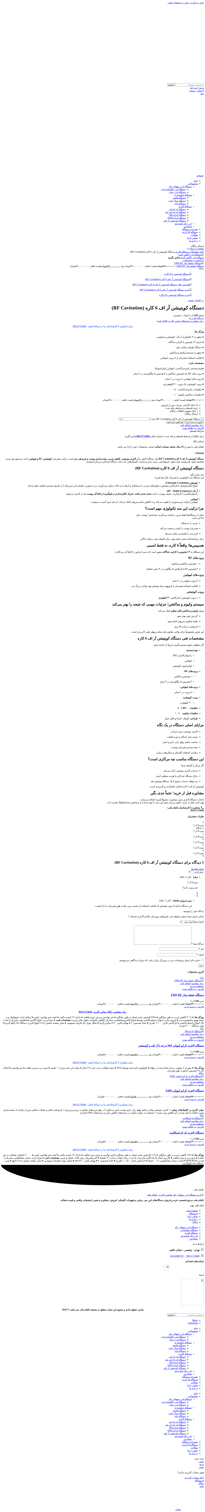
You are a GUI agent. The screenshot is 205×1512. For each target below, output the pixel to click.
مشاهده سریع (197, 986)
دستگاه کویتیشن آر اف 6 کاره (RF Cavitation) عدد (175, 419)
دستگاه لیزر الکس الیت (192, 257)
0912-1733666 (196, 249)
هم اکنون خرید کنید (175, 422)
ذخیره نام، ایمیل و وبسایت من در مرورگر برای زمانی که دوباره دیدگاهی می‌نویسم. (159, 960)
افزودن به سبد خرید (194, 422)
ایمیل (200, 954)
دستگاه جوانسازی (183, 195)
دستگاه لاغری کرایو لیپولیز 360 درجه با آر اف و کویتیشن (171, 1045)
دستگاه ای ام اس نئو (176, 212)
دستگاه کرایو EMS (177, 218)
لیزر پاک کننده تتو (183, 223)
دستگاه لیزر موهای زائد (180, 186)
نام (201, 949)
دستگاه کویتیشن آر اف (175, 220)
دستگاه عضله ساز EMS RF (190, 266)
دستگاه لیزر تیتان (177, 192)
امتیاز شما (199, 921)
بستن (201, 1461)
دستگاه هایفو (179, 198)
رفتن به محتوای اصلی (178, 2)
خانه (201, 252)
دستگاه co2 (180, 203)
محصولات (194, 252)
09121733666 (79, 326)
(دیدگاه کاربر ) (196, 318)
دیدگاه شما (197, 943)
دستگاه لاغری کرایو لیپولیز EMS (185, 1090)
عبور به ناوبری (196, 2)
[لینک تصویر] (175, 1195)
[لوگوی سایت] (173, 82)
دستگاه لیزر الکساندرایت (173, 189)
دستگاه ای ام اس (177, 209)
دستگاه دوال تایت (177, 200)
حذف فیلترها (197, 869)
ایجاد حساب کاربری (194, 1477)
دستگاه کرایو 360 (177, 215)
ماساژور (187, 226)
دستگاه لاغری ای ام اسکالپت (186, 1132)
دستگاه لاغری (185, 206)
